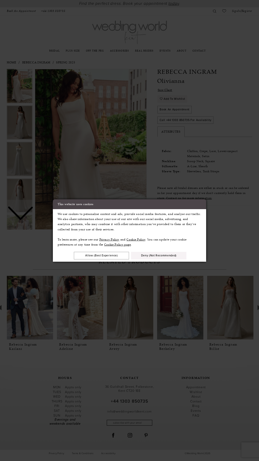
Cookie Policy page (117, 244)
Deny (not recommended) (159, 255)
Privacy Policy (109, 239)
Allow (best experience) (101, 255)
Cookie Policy (135, 239)
